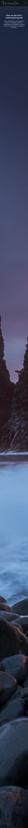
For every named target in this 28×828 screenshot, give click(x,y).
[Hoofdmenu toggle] (25, 3)
